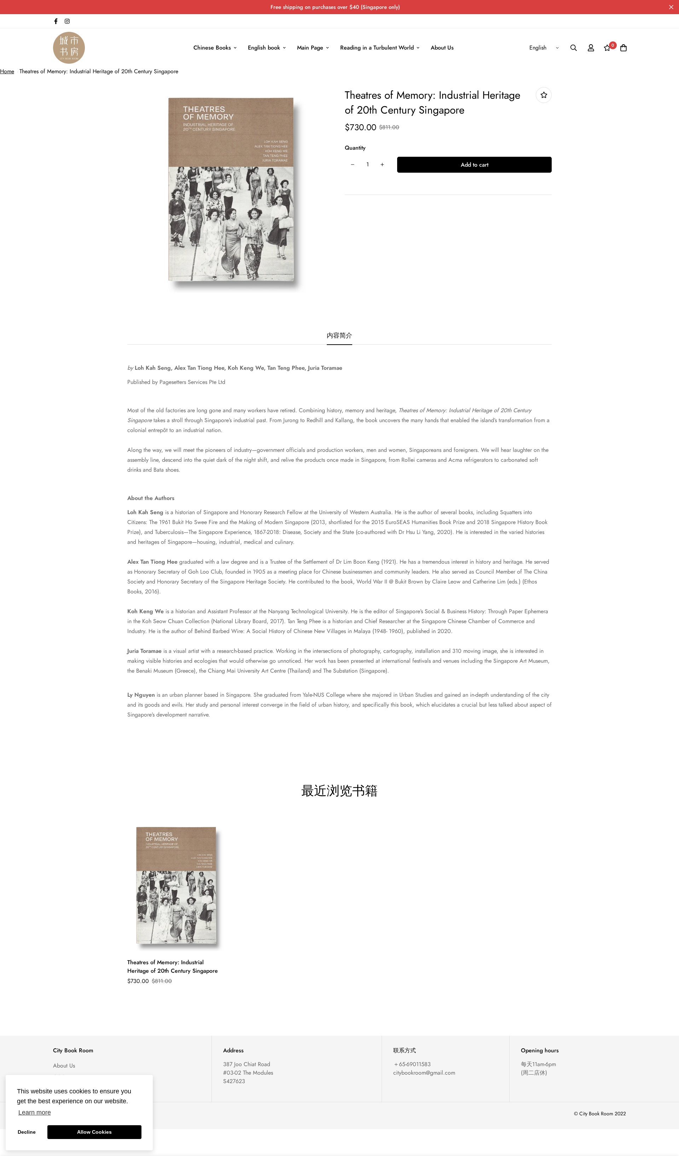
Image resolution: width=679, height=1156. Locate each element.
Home (7, 71)
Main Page (310, 48)
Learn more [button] (34, 1112)
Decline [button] (27, 1132)
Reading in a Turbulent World (377, 48)
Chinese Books (212, 48)
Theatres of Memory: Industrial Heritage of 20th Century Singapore (98, 71)
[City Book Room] (69, 47)
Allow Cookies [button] (94, 1132)
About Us (442, 48)
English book (264, 48)
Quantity (355, 148)
